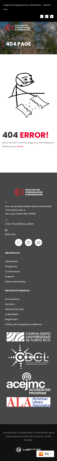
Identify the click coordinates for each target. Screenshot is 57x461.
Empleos (9, 276)
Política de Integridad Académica (23, 324)
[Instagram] (41, 16)
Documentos (12, 299)
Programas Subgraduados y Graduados (22, 5)
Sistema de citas (14, 309)
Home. (20, 146)
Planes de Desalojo (15, 281)
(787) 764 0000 (13, 223)
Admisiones (11, 261)
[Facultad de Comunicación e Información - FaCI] (17, 27)
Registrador (11, 319)
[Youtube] (51, 16)
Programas (11, 266)
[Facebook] (46, 16)
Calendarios (11, 314)
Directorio (10, 234)
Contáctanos (12, 271)
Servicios (10, 304)
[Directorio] (6, 230)
